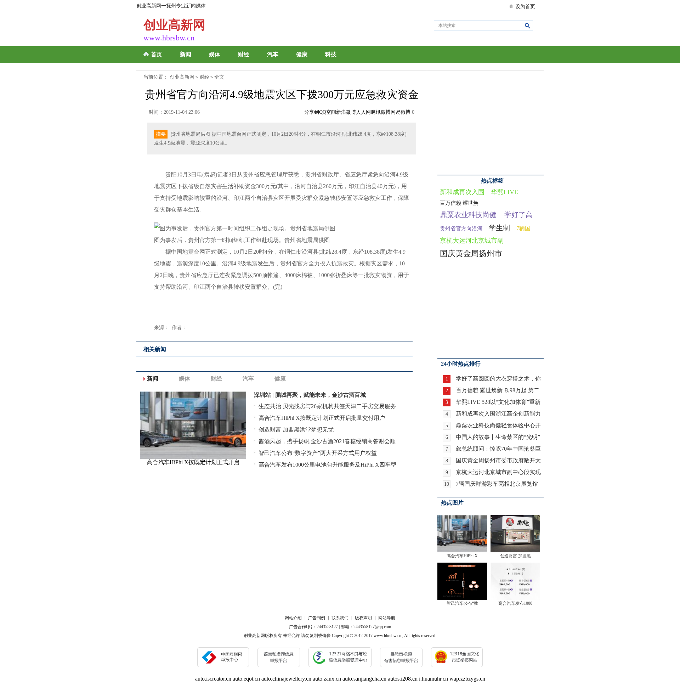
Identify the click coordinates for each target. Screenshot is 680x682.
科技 (330, 54)
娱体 (214, 54)
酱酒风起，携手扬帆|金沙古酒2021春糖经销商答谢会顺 (327, 441)
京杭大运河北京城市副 (472, 240)
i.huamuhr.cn (433, 679)
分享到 (311, 112)
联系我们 (340, 617)
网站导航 (386, 617)
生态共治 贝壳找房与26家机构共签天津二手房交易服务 (327, 406)
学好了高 (518, 215)
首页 (156, 54)
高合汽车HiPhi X (462, 555)
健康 (301, 54)
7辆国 (523, 228)
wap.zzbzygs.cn (467, 679)
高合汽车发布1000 (515, 603)
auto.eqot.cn (246, 679)
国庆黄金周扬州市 (471, 253)
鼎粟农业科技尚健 (468, 215)
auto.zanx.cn (327, 679)
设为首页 (525, 6)
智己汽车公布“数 (462, 603)
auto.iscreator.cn (213, 679)
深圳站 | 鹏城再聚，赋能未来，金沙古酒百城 (310, 395)
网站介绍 (293, 617)
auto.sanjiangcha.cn (364, 679)
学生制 (499, 228)
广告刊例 (316, 617)
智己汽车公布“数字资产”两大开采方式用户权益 (318, 453)
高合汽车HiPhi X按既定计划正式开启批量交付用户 (322, 418)
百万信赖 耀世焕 (459, 203)
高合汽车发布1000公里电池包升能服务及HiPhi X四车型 (327, 465)
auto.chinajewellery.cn (286, 679)
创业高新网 (182, 77)
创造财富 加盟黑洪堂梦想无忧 (296, 430)
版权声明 (363, 617)
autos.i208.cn (403, 679)
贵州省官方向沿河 (461, 228)
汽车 (272, 54)
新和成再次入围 (462, 192)
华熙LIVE (504, 192)
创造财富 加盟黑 (515, 555)
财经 (243, 54)
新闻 (185, 54)
